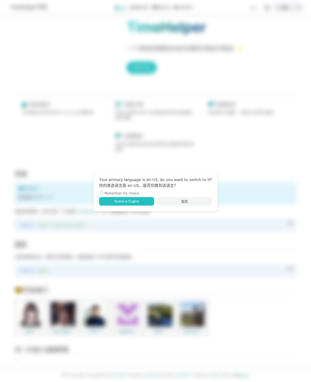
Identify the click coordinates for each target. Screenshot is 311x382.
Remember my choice (121, 193)
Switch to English (126, 201)
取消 (184, 201)
